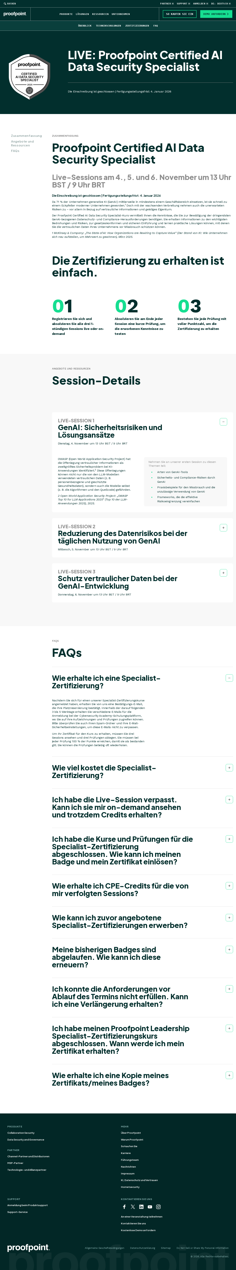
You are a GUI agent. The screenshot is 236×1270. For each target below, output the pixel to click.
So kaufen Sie (129, 1146)
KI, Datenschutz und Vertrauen (139, 1180)
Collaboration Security (20, 1132)
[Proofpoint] (17, 14)
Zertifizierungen (137, 25)
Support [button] (182, 3)
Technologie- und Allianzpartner (26, 1169)
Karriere (126, 1153)
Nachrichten (128, 1166)
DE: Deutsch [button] (219, 3)
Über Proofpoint (131, 1132)
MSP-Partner (15, 1163)
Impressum (127, 1173)
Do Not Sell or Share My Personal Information (202, 1248)
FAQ (155, 25)
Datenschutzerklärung (142, 1248)
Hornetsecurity (130, 1186)
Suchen (11, 3)
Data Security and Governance (25, 1139)
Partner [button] (165, 3)
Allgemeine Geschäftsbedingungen (104, 1248)
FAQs (15, 151)
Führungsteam (130, 1159)
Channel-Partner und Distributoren (28, 1156)
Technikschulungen (108, 25)
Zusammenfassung (26, 136)
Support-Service (17, 1212)
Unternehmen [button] (121, 14)
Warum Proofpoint (132, 1139)
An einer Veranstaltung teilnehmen (141, 1216)
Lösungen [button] (82, 14)
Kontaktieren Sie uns (133, 1223)
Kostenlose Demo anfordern (138, 1230)
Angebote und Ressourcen (22, 143)
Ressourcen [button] (100, 14)
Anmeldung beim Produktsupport (27, 1205)
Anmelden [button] (199, 3)
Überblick (84, 25)
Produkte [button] (66, 14)
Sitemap (166, 1248)
